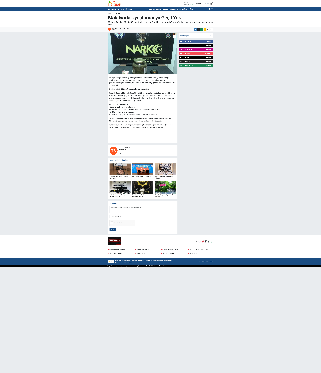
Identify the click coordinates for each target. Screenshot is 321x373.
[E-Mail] (120, 153)
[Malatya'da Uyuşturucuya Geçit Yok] (143, 53)
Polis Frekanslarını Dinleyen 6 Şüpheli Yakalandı (118, 195)
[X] (196, 241)
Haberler (111, 13)
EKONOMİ (166, 9)
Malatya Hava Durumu (143, 249)
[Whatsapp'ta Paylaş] (201, 29)
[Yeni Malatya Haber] (114, 3)
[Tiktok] (205, 241)
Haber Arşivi (193, 253)
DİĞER (191, 9)
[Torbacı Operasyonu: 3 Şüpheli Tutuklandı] (120, 169)
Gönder (113, 229)
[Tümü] (210, 36)
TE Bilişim (122, 150)
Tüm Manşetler (141, 253)
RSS (111, 261)
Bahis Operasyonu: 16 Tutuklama (142, 176)
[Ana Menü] (212, 9)
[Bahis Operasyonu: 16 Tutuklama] (142, 169)
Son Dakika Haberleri (169, 253)
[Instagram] (199, 241)
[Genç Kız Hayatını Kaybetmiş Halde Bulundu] (165, 187)
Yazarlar (130, 9)
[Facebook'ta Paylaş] (195, 29)
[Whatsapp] (211, 241)
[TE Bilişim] (114, 150)
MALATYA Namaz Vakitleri (171, 249)
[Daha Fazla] (205, 29)
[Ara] (210, 9)
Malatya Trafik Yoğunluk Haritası (199, 249)
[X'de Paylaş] (198, 29)
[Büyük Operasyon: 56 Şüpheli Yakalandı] (165, 169)
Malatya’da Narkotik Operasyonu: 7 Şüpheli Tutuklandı (142, 195)
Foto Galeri (113, 9)
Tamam (165, 266)
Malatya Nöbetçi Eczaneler (117, 249)
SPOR (179, 9)
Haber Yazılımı (203, 261)
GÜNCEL (173, 9)
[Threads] (208, 241)
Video (122, 9)
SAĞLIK (184, 9)
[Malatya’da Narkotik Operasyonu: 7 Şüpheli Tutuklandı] (142, 187)
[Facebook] (193, 241)
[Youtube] (202, 241)
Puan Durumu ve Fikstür (116, 253)
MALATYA (151, 9)
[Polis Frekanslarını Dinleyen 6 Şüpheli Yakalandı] (120, 187)
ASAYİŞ (158, 9)
